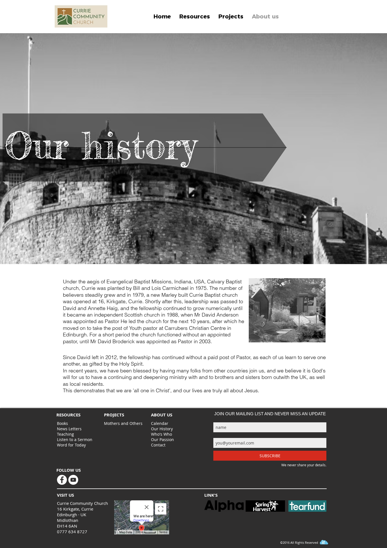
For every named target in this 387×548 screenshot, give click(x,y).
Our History (162, 428)
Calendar (159, 423)
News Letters (69, 428)
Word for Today (71, 445)
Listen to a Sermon (74, 439)
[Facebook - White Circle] (62, 480)
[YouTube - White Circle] (73, 480)
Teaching (65, 434)
